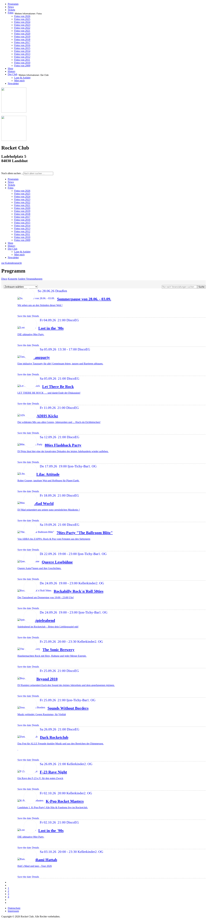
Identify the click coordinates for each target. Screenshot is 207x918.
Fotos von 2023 (22, 25)
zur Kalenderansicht (11, 263)
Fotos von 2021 (22, 30)
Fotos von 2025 (22, 19)
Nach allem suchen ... (12, 173)
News (11, 6)
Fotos (10, 12)
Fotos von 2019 (22, 36)
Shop (10, 68)
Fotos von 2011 (22, 59)
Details (35, 316)
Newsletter (13, 83)
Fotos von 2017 (22, 42)
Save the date (24, 316)
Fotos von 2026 (22, 16)
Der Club (12, 74)
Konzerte (12, 278)
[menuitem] (13, 179)
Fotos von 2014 (22, 51)
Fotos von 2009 (22, 65)
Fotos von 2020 (22, 33)
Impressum (13, 911)
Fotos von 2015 (22, 48)
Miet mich (19, 80)
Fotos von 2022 (22, 27)
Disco (4, 278)
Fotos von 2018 (22, 39)
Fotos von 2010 (22, 62)
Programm (13, 4)
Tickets (11, 9)
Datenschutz (14, 908)
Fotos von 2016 (22, 45)
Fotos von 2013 (22, 54)
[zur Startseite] (13, 111)
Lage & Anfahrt (22, 77)
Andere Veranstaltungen (30, 278)
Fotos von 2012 (22, 56)
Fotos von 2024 (22, 22)
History (11, 71)
